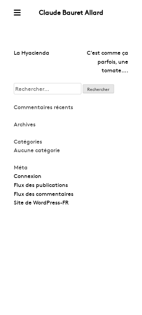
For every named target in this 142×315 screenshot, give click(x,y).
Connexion (27, 175)
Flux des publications (41, 184)
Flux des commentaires (43, 193)
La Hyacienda (31, 52)
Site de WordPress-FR (41, 202)
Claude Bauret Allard (71, 12)
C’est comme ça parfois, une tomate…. (107, 61)
